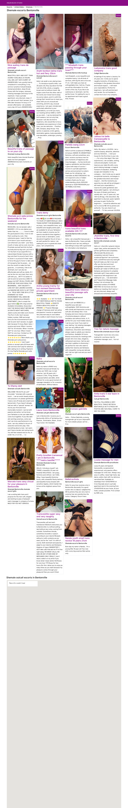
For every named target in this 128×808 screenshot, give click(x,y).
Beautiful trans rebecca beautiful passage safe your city (76, 292)
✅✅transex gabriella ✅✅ (76, 410)
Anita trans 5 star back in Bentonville (106, 394)
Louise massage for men (106, 460)
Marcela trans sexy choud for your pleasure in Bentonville (21, 484)
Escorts (9, 7)
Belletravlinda (72, 479)
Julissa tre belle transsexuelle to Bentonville (102, 139)
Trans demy (42, 212)
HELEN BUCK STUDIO (14, 3)
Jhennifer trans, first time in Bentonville (106, 237)
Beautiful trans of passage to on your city (21, 150)
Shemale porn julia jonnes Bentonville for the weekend (20, 218)
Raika (39, 358)
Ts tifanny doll (15, 386)
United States (19, 7)
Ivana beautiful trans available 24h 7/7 (75, 229)
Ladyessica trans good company (105, 69)
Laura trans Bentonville (47, 410)
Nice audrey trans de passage (18, 66)
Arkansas (29, 7)
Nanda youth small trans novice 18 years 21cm (77, 539)
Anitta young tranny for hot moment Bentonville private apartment (48, 288)
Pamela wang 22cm (75, 144)
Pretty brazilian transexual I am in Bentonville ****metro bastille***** (49, 457)
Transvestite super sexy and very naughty (48, 515)
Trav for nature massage (106, 329)
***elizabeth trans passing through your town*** (76, 67)
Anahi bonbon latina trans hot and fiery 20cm (49, 72)
